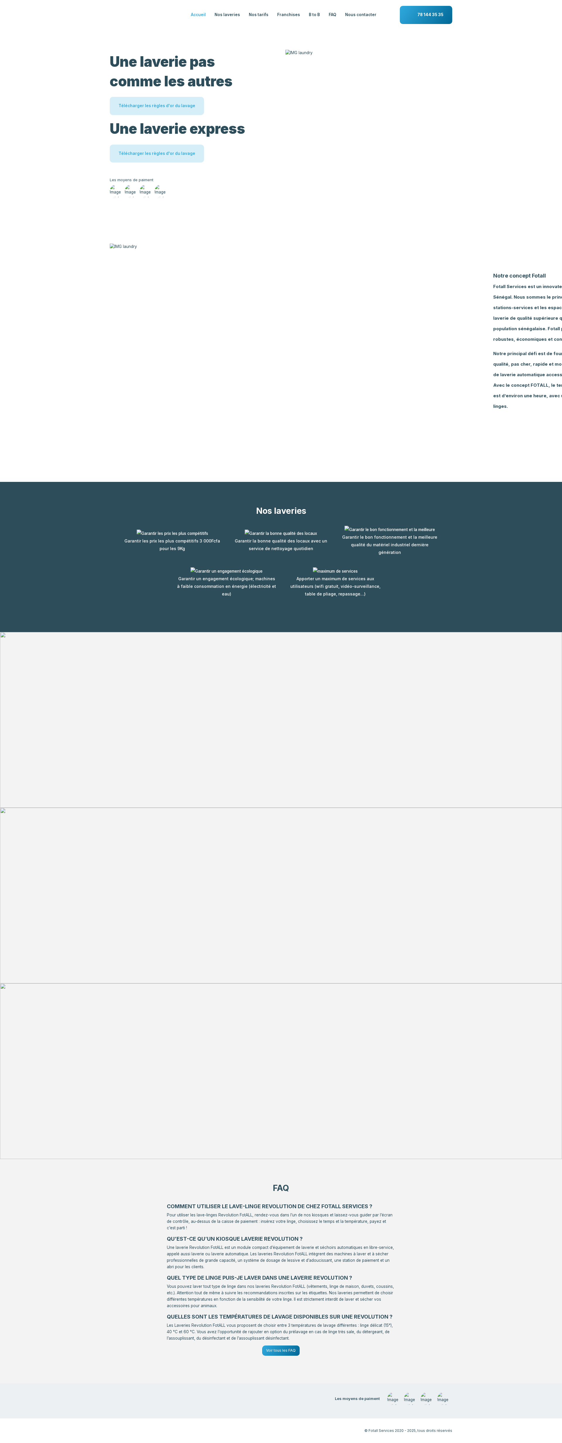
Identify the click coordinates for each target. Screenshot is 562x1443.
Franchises (288, 14)
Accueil (198, 14)
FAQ (332, 14)
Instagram (132, 1430)
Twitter (163, 1430)
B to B (314, 14)
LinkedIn (147, 1430)
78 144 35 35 (430, 14)
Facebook (116, 1430)
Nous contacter (360, 14)
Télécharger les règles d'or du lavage (157, 105)
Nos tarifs (258, 14)
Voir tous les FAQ (281, 1350)
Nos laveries (227, 14)
